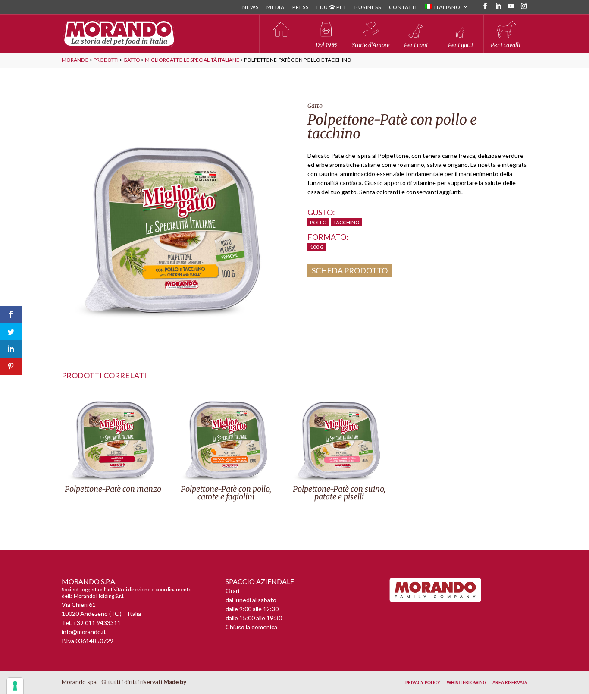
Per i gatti (460, 45)
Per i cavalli (505, 45)
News (250, 7)
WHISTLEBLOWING (466, 682)
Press (300, 7)
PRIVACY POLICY (422, 682)
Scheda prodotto (350, 270)
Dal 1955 (326, 45)
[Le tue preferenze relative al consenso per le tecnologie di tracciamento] (15, 686)
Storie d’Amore (371, 45)
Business (367, 7)
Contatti (403, 7)
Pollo (318, 222)
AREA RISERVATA (509, 682)
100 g (317, 247)
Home (281, 33)
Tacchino (346, 222)
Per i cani (416, 45)
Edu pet (331, 7)
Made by (175, 681)
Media (275, 7)
